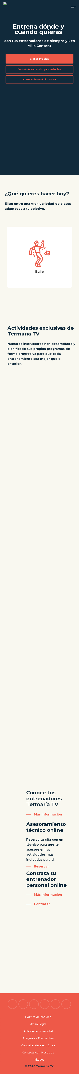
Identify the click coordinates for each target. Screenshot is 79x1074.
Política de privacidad (38, 1031)
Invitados (38, 1059)
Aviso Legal (38, 1024)
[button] (73, 6)
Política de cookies (38, 1017)
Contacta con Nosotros (38, 1052)
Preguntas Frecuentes (38, 1038)
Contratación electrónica (38, 1045)
